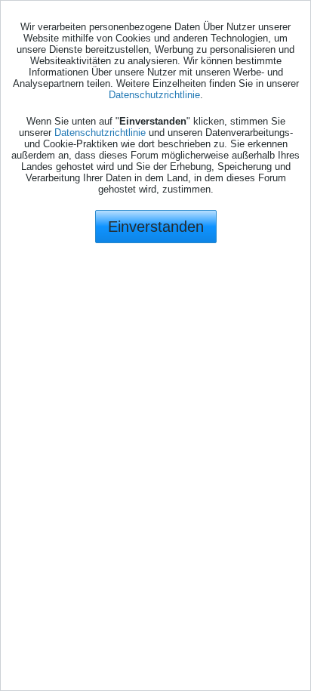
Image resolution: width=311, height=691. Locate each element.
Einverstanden (156, 226)
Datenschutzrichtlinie (154, 94)
